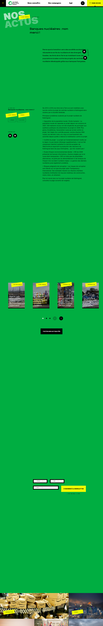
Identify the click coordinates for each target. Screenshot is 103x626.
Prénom (40, 481)
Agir (71, 3)
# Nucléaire (21, 120)
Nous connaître (34, 3)
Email (40, 487)
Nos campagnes (54, 3)
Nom (56, 481)
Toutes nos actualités (51, 331)
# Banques (11, 120)
